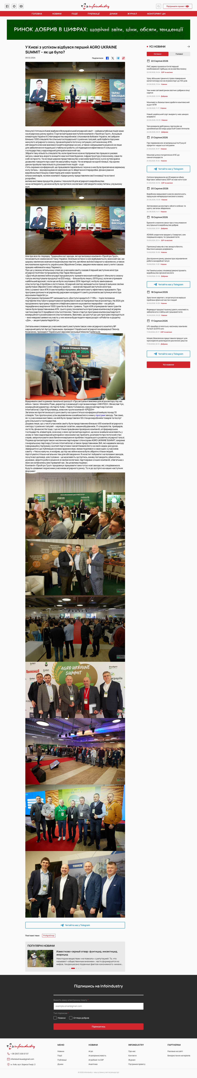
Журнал (132, 13)
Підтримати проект (175, 6)
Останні (157, 54)
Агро (91, 1051)
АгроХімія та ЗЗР (96, 1060)
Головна (37, 13)
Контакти (132, 1055)
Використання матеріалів (179, 1055)
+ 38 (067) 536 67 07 (19, 1053)
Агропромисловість (97, 1055)
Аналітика (93, 1064)
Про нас (131, 1051)
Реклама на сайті (175, 1051)
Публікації (93, 13)
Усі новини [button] (168, 364)
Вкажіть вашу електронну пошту (70, 1000)
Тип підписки (60, 1013)
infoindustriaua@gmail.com (22, 1059)
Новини (56, 13)
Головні (179, 54)
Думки (113, 13)
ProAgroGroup (48, 935)
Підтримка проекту (136, 1064)
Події (74, 13)
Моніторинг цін (156, 13)
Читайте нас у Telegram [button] (77, 925)
